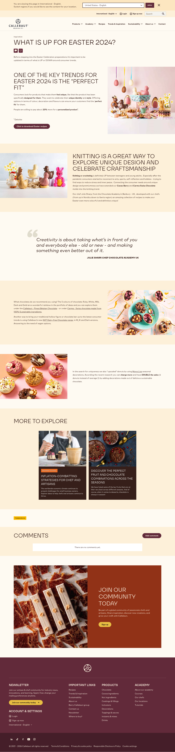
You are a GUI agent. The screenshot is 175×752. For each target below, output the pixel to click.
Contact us (74, 709)
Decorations (107, 709)
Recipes (102, 24)
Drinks (105, 720)
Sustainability (75, 697)
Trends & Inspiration (116, 24)
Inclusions (106, 705)
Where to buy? (75, 716)
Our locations (141, 701)
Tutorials (139, 705)
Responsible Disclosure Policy (107, 746)
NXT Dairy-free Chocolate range (58, 320)
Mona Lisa (137, 371)
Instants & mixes (109, 716)
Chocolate (106, 690)
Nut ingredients (109, 697)
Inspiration (18, 37)
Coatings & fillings (110, 701)
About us (73, 701)
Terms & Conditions (60, 746)
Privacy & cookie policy (81, 746)
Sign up (105, 624)
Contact (162, 24)
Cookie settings (129, 746)
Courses (138, 693)
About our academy (144, 690)
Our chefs (139, 697)
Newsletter (74, 712)
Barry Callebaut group (79, 705)
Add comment (151, 535)
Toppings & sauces (110, 712)
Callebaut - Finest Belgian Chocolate (40, 308)
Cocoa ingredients (110, 693)
